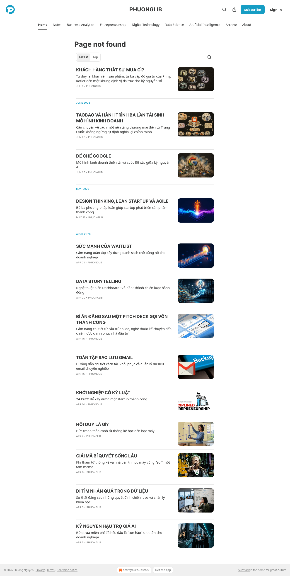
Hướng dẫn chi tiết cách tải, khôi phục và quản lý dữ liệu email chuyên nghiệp (120, 366)
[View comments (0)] (111, 92)
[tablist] (88, 57)
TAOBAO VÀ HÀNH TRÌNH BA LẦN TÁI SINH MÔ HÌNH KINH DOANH (120, 118)
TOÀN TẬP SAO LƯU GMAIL (104, 357)
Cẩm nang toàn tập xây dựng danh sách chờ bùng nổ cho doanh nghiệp (120, 254)
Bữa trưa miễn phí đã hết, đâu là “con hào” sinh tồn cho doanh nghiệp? (119, 534)
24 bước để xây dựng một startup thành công (111, 399)
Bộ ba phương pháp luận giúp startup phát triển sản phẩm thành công (121, 209)
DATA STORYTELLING (98, 281)
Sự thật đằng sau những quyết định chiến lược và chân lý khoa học (120, 499)
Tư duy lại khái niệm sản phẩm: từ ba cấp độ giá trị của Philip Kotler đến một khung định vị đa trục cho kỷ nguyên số (123, 78)
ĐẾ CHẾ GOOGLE (93, 156)
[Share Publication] (234, 9)
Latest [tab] (83, 57)
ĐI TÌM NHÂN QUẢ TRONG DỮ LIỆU (112, 491)
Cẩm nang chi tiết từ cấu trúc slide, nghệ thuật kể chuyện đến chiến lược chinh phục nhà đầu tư (124, 330)
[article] (145, 81)
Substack (244, 570)
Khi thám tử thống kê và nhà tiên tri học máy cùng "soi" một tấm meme (123, 464)
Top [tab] (95, 57)
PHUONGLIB (93, 86)
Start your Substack (136, 570)
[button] (42, 24)
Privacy (40, 570)
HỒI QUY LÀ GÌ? (92, 424)
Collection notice (67, 570)
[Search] (224, 9)
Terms (51, 570)
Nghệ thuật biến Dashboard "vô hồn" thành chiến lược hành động (123, 289)
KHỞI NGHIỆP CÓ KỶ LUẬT (103, 392)
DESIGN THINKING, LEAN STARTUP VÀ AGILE (122, 201)
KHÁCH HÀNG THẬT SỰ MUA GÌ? (110, 70)
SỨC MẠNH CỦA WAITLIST (104, 246)
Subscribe (252, 9)
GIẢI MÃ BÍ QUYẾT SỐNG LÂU (106, 456)
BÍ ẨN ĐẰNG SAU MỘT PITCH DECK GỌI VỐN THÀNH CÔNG (122, 319)
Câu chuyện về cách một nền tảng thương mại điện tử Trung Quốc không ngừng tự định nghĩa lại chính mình (123, 129)
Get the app (163, 570)
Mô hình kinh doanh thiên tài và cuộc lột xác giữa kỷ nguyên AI (123, 164)
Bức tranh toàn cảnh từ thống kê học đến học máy (115, 430)
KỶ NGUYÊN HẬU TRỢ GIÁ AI (106, 526)
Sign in (276, 9)
